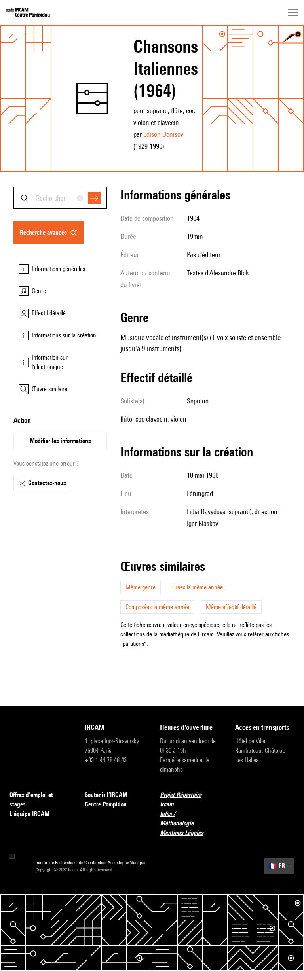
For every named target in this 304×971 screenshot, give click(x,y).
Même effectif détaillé (231, 607)
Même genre (140, 587)
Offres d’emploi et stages (31, 799)
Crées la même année (197, 587)
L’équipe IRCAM (29, 814)
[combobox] (60, 198)
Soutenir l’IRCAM (106, 795)
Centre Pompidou (106, 804)
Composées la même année (157, 607)
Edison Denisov (163, 134)
